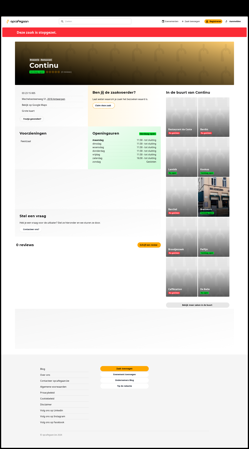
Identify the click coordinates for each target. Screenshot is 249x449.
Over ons (45, 374)
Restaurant (46, 59)
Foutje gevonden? (32, 118)
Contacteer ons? (31, 229)
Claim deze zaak (103, 105)
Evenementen (171, 21)
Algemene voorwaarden (53, 386)
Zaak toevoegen (192, 21)
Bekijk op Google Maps (34, 105)
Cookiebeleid (47, 398)
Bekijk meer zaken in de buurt (197, 305)
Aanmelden (235, 21)
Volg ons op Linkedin (51, 410)
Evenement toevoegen (124, 374)
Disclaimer (46, 404)
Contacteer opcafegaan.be (54, 380)
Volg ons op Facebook (52, 422)
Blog (42, 369)
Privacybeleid (47, 392)
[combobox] (95, 21)
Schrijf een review (148, 245)
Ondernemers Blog (124, 380)
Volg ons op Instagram (52, 416)
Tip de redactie (124, 386)
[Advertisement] (125, 8)
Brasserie (34, 59)
